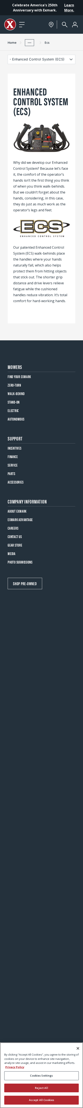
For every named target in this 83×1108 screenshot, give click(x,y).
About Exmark (17, 511)
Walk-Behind (16, 393)
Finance (13, 456)
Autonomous (16, 419)
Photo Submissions (20, 562)
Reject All (41, 1088)
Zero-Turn (14, 385)
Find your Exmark (19, 376)
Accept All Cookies (41, 1100)
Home (12, 43)
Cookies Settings (41, 1075)
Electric (13, 410)
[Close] (78, 1048)
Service (12, 465)
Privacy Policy (14, 1067)
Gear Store (15, 545)
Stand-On (14, 402)
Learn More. (69, 8)
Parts (11, 473)
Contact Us (15, 536)
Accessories (15, 482)
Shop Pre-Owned (25, 583)
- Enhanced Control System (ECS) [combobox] (37, 59)
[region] (41, 1075)
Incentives (14, 448)
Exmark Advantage (20, 519)
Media (12, 553)
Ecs (47, 43)
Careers (13, 528)
